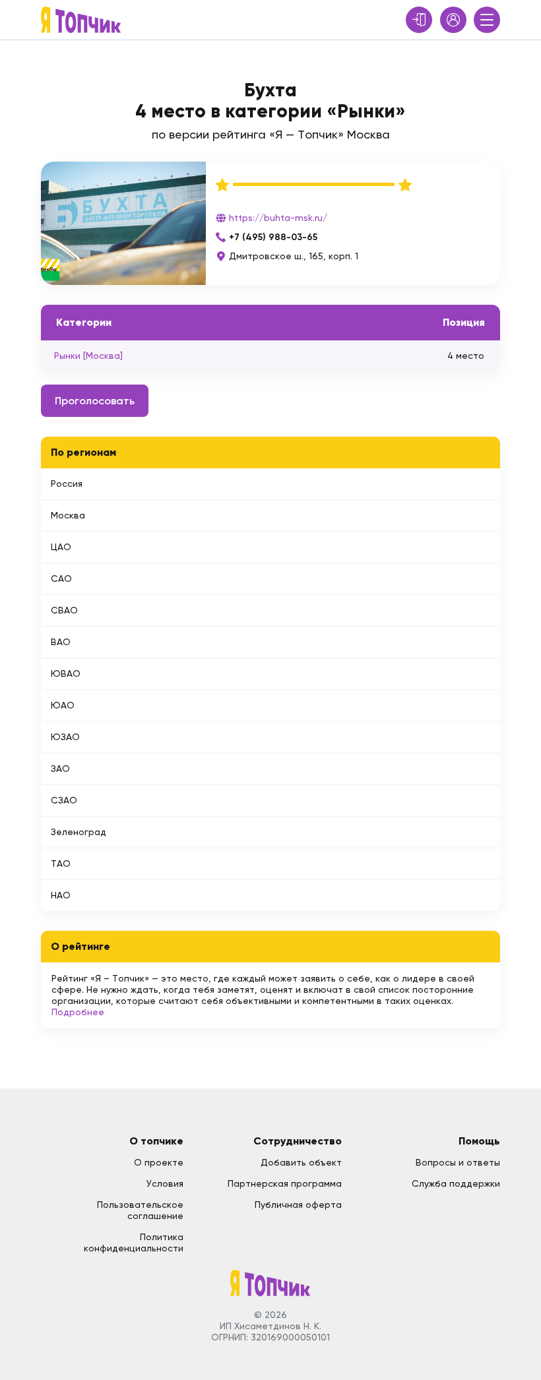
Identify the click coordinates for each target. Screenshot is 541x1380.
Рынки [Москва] (88, 355)
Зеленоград (78, 832)
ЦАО (61, 547)
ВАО (61, 642)
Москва (68, 515)
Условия (164, 1183)
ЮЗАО (65, 737)
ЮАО (63, 705)
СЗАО (64, 800)
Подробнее (77, 1012)
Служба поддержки (456, 1183)
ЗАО (60, 768)
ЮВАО (65, 673)
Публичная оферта (298, 1204)
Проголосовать (95, 400)
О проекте (158, 1162)
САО (61, 578)
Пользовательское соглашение (140, 1210)
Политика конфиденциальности (133, 1242)
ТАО (61, 863)
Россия (66, 483)
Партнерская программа (285, 1183)
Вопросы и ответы (458, 1162)
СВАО (64, 610)
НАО (61, 895)
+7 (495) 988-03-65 (273, 237)
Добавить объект (301, 1162)
